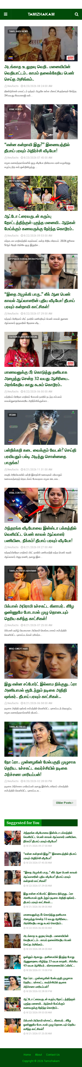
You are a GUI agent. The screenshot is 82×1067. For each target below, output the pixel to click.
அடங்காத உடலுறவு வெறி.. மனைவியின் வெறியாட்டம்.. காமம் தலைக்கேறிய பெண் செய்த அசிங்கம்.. (39, 73)
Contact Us (53, 1054)
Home (27, 1054)
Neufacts (13, 86)
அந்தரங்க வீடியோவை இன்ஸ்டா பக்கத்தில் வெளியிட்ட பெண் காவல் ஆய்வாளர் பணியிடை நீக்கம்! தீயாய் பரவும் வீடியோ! (40, 534)
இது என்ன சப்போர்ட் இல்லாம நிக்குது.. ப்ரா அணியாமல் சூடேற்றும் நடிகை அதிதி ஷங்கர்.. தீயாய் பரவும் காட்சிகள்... (40, 690)
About (38, 1054)
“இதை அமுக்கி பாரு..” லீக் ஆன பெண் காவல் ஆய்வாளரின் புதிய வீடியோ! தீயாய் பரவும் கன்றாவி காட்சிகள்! (39, 300)
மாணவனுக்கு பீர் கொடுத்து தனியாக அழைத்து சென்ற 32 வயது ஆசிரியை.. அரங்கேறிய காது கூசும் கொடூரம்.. (36, 378)
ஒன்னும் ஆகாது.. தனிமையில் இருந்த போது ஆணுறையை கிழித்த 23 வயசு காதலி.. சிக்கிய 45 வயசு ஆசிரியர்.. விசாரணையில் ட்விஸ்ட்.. (50, 961)
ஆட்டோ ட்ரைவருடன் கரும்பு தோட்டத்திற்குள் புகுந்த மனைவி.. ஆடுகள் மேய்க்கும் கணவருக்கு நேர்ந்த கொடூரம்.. (39, 222)
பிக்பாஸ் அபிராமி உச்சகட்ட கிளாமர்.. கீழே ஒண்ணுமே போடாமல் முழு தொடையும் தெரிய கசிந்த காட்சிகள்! (39, 612)
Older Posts (64, 802)
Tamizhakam (52, 1061)
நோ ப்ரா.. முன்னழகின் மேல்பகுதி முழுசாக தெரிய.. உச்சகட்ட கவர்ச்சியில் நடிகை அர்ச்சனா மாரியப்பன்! (40, 768)
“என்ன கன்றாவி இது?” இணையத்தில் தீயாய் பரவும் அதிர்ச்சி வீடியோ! (37, 148)
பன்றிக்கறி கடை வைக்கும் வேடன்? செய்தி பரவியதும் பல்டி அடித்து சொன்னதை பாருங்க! (40, 456)
